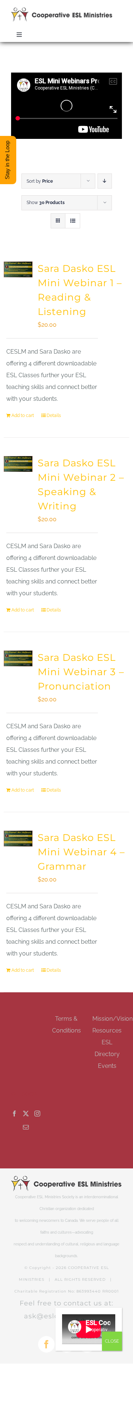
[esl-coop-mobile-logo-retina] (62, 10)
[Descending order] (105, 181)
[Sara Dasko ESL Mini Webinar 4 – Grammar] (18, 838)
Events (107, 1065)
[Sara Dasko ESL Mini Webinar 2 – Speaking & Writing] (18, 464)
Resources (107, 1030)
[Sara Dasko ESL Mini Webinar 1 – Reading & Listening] (18, 269)
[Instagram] (37, 1113)
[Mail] (26, 1127)
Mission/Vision (112, 1018)
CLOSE (112, 1341)
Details (54, 415)
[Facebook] (14, 1113)
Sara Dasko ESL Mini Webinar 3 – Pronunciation (81, 672)
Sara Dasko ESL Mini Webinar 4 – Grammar (81, 852)
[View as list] (72, 221)
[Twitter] (26, 1113)
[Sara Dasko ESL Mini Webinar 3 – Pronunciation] (18, 658)
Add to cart (22, 415)
